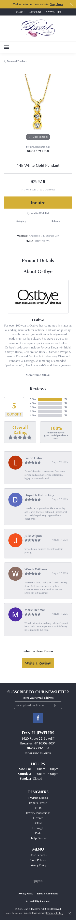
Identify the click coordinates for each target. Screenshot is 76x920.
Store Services (38, 855)
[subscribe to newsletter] (56, 705)
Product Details (38, 260)
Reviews (38, 388)
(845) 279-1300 (38, 151)
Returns (55, 221)
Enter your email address (38, 698)
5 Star (33, 399)
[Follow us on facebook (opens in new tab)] (38, 718)
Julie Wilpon (33, 535)
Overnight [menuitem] (38, 828)
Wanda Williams (36, 569)
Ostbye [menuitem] (38, 823)
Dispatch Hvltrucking (39, 495)
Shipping (21, 221)
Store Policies (38, 860)
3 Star (33, 407)
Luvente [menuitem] (38, 818)
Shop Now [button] (56, 4)
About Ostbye (38, 271)
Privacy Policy (38, 865)
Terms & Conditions (47, 893)
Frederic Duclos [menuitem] (38, 798)
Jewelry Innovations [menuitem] (38, 813)
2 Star (33, 411)
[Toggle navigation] (6, 47)
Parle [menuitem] (38, 833)
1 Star (33, 415)
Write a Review (38, 663)
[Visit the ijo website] (38, 882)
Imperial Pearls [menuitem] (38, 803)
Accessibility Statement (38, 901)
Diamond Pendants (17, 61)
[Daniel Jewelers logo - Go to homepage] (38, 28)
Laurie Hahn (33, 458)
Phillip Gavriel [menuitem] (38, 838)
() (65, 399)
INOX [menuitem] (38, 808)
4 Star (33, 403)
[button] (20, 12)
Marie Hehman (35, 610)
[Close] (71, 4)
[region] (38, 108)
